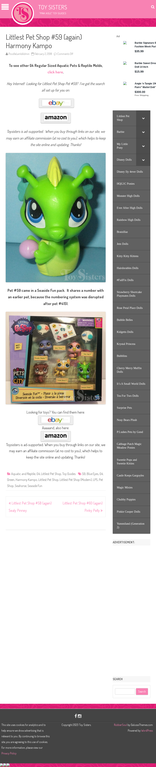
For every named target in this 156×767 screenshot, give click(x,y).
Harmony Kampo (26, 480)
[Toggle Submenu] (143, 118)
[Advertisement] (131, 609)
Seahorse (20, 486)
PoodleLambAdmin (19, 54)
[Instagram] (79, 716)
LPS (95, 480)
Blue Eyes (92, 474)
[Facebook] (76, 716)
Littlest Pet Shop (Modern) (76, 480)
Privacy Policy (8, 753)
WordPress (147, 730)
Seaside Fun (35, 486)
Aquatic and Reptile (23, 474)
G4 (38, 474)
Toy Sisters (52, 7)
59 (84, 474)
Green (10, 480)
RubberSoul (120, 725)
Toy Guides (69, 474)
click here (55, 72)
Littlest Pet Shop (51, 474)
